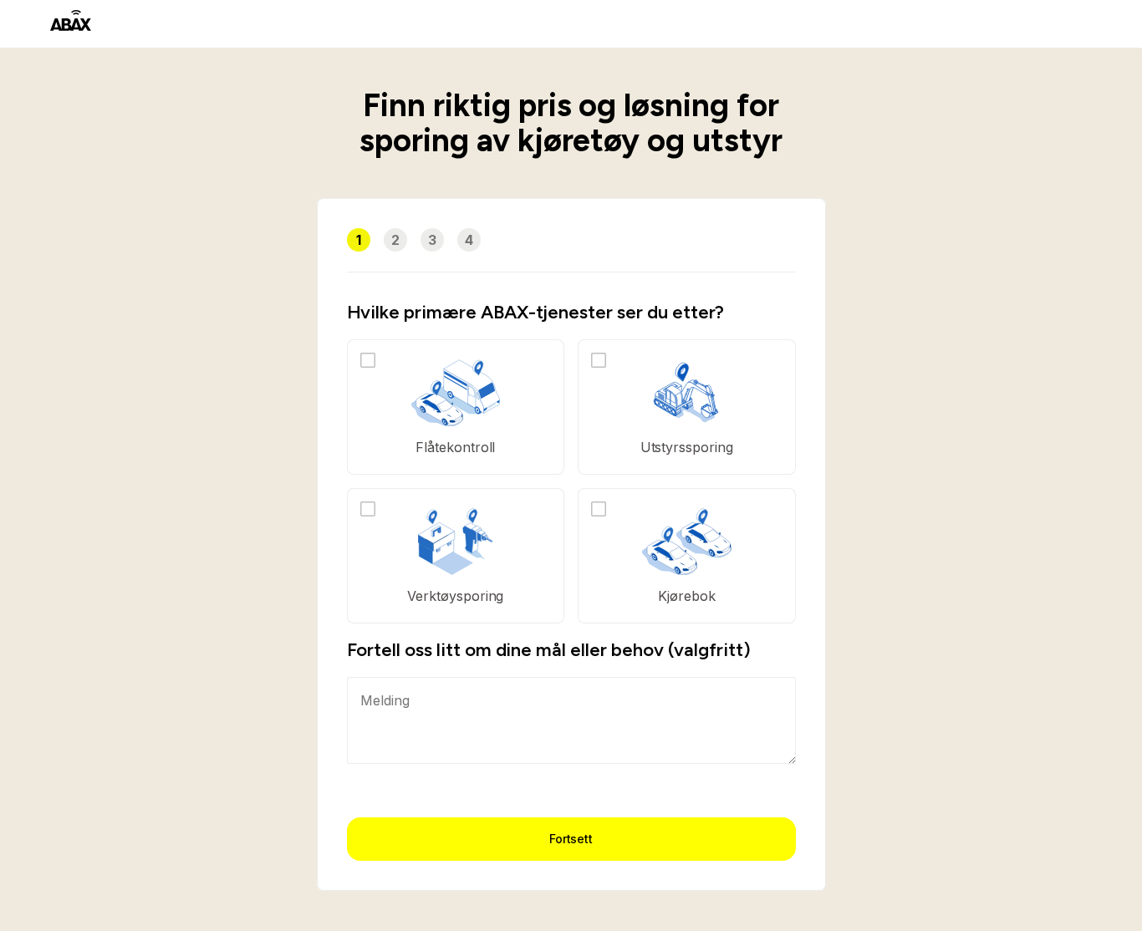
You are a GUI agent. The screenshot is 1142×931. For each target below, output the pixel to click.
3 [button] (432, 239)
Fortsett (571, 839)
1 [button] (358, 239)
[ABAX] (70, 20)
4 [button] (469, 239)
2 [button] (395, 239)
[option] (456, 407)
